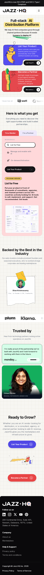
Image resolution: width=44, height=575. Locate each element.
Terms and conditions (11, 555)
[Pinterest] (26, 514)
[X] (15, 514)
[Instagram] (9, 514)
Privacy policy (8, 551)
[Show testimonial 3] (37, 359)
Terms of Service (24, 571)
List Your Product (19, 169)
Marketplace (7, 541)
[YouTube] (21, 514)
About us (6, 537)
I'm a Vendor (10, 133)
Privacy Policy (8, 571)
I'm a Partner (28, 133)
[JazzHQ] (20, 504)
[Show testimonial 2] (33, 359)
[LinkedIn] (4, 514)
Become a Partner (21, 478)
